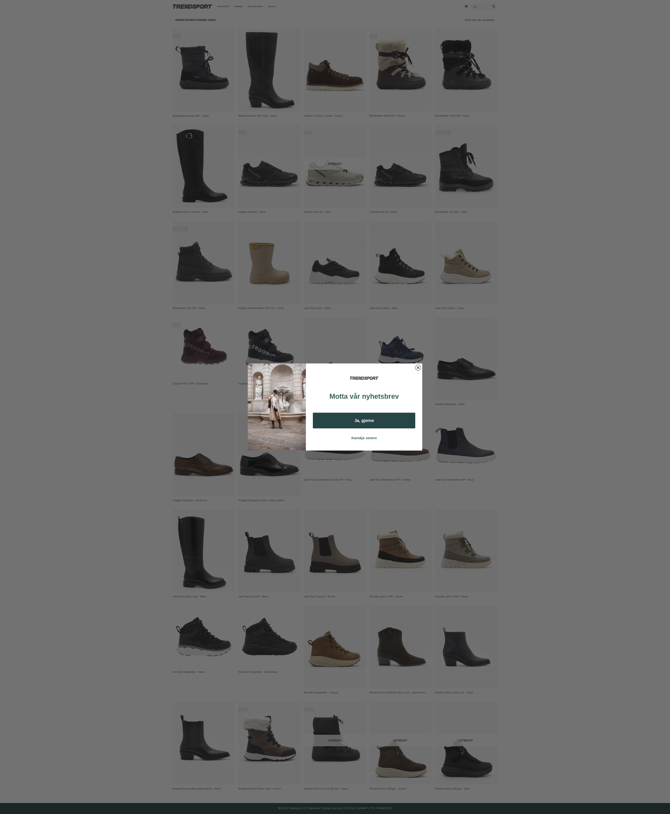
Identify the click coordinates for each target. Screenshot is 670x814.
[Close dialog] (418, 367)
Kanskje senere (364, 438)
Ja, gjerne (364, 420)
